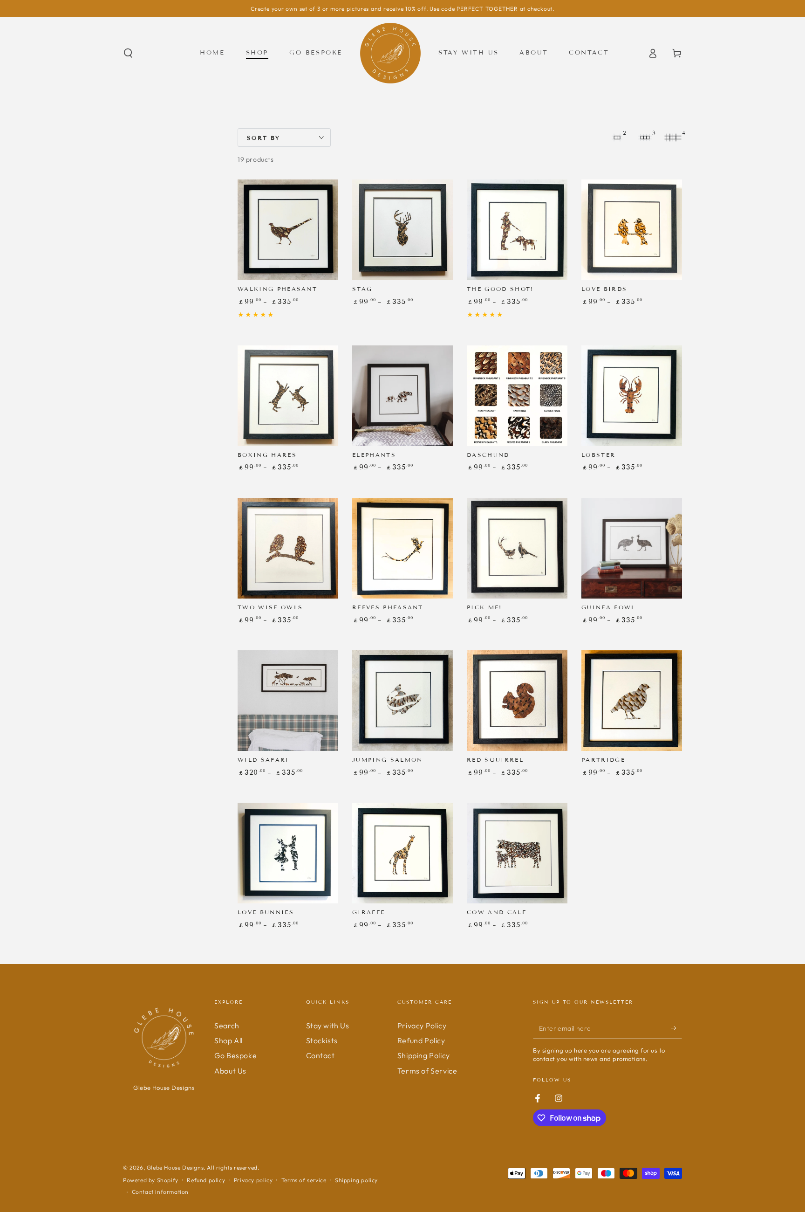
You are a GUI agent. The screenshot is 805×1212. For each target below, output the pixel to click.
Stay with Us (327, 1025)
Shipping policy (356, 1180)
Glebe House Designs (175, 1167)
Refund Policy (421, 1040)
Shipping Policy (423, 1055)
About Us (230, 1070)
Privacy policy (253, 1180)
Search (226, 1025)
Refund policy (206, 1180)
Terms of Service (427, 1070)
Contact (320, 1055)
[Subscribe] (676, 1028)
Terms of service (304, 1180)
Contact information (160, 1191)
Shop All (228, 1040)
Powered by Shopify (150, 1180)
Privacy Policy (421, 1025)
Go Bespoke (235, 1055)
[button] (128, 53)
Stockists (322, 1040)
